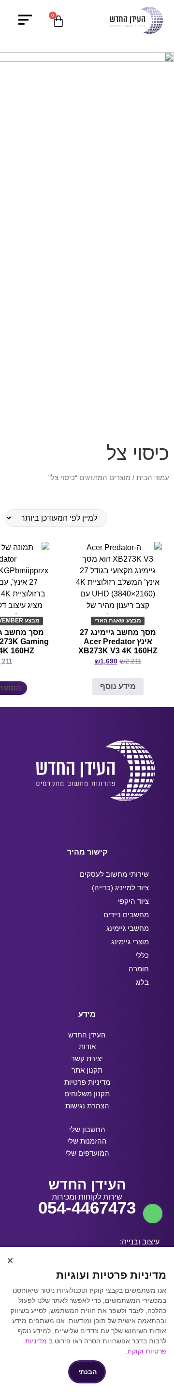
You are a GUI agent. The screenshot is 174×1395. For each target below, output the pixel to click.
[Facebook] (115, 821)
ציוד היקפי (133, 901)
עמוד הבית (152, 478)
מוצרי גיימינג (130, 942)
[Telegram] (78, 821)
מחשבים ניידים (126, 915)
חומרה (139, 969)
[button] (10, 1260)
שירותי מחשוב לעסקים (114, 874)
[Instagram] (96, 821)
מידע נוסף (118, 686)
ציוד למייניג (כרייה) (120, 888)
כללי (142, 955)
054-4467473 (87, 1207)
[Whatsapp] (60, 821)
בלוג (142, 982)
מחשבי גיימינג (127, 928)
